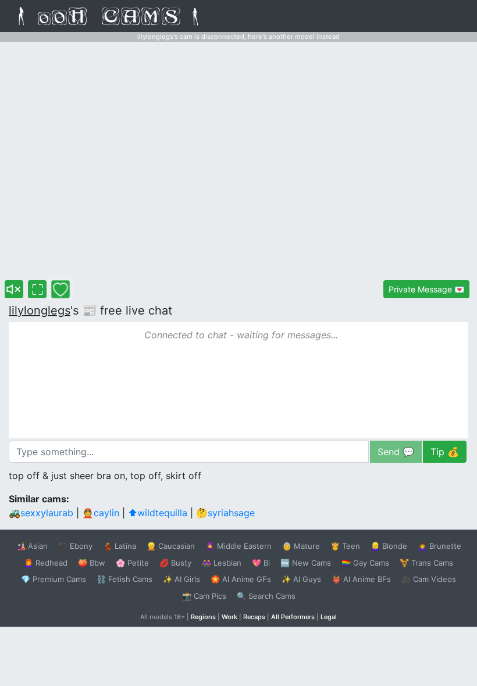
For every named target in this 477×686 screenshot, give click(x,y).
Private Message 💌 (426, 289)
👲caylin (100, 513)
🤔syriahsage (225, 513)
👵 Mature (301, 546)
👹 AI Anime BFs (361, 579)
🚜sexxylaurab (41, 513)
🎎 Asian (32, 546)
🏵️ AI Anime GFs (241, 579)
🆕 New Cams (305, 562)
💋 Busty (175, 562)
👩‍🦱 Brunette (439, 546)
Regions (203, 617)
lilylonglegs (39, 310)
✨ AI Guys (301, 579)
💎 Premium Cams (53, 579)
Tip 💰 (444, 452)
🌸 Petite (132, 562)
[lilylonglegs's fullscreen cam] (37, 289)
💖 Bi (261, 562)
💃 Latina (119, 546)
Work (229, 617)
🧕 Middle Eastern (238, 546)
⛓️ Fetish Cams (124, 579)
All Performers (293, 617)
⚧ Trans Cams (426, 562)
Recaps (254, 617)
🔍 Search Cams (266, 596)
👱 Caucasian (171, 546)
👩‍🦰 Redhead (45, 562)
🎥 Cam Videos (428, 579)
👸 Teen (345, 546)
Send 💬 (396, 452)
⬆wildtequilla (157, 513)
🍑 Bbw (91, 562)
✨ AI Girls (181, 579)
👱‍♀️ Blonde (389, 546)
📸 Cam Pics (204, 596)
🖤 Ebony (75, 546)
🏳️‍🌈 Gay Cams (365, 562)
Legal (329, 617)
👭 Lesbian (221, 562)
